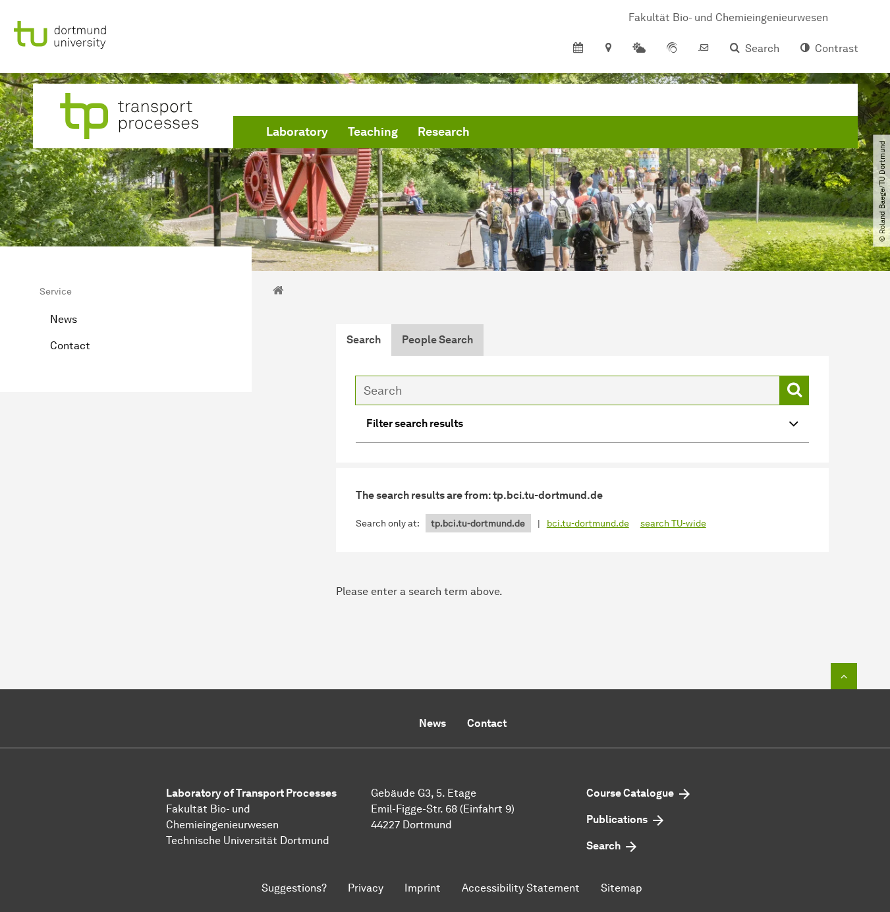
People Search (437, 339)
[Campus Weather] (639, 48)
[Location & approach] (608, 48)
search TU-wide (673, 523)
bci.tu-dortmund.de (588, 523)
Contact (70, 345)
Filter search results (414, 423)
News (63, 319)
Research (444, 132)
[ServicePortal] (672, 48)
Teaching (373, 132)
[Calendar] (578, 48)
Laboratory (297, 132)
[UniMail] (703, 48)
